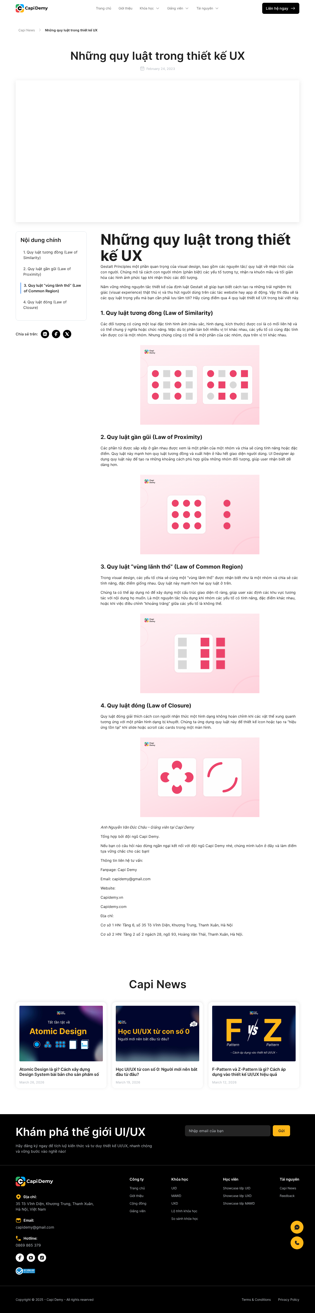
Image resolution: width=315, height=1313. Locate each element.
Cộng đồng (138, 1203)
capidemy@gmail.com (35, 1227)
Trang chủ (103, 8)
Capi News (26, 30)
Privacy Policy (288, 1299)
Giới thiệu (125, 8)
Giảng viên (138, 1211)
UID (174, 1188)
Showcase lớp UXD (237, 1196)
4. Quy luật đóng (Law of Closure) (45, 305)
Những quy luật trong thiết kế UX (71, 30)
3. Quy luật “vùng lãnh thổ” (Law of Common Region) (52, 288)
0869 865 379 (28, 1245)
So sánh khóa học (184, 1218)
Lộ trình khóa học (184, 1211)
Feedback (287, 1196)
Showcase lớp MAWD (239, 1203)
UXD (174, 1203)
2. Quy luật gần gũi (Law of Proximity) (47, 271)
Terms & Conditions (256, 1299)
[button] (150, 8)
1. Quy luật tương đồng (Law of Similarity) (50, 255)
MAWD (176, 1196)
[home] (32, 8)
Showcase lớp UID (236, 1188)
